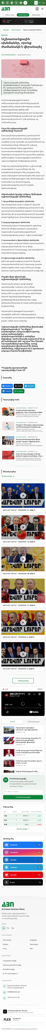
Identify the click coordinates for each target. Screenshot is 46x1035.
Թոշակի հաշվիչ (9, 969)
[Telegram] (12, 3)
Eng (43, 3)
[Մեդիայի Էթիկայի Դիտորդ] (37, 8)
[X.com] (16, 3)
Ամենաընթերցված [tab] (34, 722)
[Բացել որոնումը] (25, 3)
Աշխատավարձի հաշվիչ (12, 965)
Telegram (31, 386)
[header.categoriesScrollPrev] (3, 15)
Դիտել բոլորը (21, 829)
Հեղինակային (36, 15)
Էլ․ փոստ (20, 391)
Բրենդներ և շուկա (8, 15)
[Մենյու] (42, 8)
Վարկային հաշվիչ (9, 961)
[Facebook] (3, 3)
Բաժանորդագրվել (23, 797)
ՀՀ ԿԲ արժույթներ (9, 973)
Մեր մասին (7, 940)
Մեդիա (5, 944)
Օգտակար (34, 944)
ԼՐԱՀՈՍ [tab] (12, 722)
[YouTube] (21, 3)
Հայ (36, 3)
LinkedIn (8, 391)
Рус (40, 3)
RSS (31, 949)
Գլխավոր (6, 30)
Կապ (5, 949)
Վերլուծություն (23, 15)
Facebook (8, 386)
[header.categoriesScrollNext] (43, 15)
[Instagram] (7, 3)
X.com (20, 386)
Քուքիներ (33, 940)
